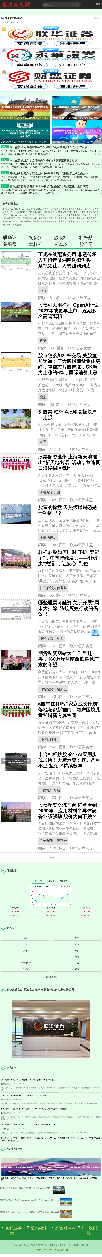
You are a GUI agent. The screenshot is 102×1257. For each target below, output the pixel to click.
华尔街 (25, 969)
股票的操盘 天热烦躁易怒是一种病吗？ (67, 510)
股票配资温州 (49, 492)
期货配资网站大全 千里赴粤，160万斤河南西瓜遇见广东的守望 (68, 659)
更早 (42, 340)
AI (25, 956)
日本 (25, 944)
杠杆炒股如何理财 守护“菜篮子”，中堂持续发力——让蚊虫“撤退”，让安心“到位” (68, 558)
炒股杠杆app (65, 1227)
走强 (42, 441)
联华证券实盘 (14, 1230)
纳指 (77, 956)
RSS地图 (75, 1245)
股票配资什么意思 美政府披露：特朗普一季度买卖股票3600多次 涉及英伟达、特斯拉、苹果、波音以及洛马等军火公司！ (49, 1178)
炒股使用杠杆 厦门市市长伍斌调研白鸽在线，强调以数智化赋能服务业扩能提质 (25, 141)
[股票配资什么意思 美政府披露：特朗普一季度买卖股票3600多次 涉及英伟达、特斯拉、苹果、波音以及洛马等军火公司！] (51, 1166)
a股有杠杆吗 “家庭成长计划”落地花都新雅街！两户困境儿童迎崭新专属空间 (69, 709)
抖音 (42, 289)
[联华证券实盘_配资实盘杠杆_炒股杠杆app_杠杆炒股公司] (16, 4)
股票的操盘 (48, 537)
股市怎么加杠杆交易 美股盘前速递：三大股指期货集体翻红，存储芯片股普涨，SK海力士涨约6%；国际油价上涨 (69, 364)
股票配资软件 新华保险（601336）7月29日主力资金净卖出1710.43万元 (77, 141)
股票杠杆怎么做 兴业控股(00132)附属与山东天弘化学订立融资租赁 (29, 1212)
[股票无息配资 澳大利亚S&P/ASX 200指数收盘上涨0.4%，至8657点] (66, 1202)
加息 (77, 950)
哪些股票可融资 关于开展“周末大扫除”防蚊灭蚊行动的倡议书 (68, 608)
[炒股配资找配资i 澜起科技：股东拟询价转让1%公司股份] (77, 108)
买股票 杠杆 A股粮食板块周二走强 (67, 414)
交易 (77, 963)
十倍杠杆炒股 (49, 790)
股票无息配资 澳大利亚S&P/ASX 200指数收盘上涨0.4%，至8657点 (29, 1200)
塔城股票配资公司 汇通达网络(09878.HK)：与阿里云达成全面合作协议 (52, 173)
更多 (96, 18)
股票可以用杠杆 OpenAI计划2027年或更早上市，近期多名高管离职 (68, 310)
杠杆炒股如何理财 (53, 587)
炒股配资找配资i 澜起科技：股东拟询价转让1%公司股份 (77, 117)
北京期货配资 (25, 963)
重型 (77, 938)
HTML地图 (84, 1245)
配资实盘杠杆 (39, 1230)
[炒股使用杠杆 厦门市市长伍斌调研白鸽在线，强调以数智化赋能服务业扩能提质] (25, 131)
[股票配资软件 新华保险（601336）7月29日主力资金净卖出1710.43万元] (77, 131)
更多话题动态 (51, 976)
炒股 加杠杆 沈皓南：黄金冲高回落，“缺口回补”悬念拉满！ (26, 1188)
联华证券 (57, 1249)
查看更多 (51, 857)
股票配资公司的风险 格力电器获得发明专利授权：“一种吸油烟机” (25, 117)
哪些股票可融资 (51, 638)
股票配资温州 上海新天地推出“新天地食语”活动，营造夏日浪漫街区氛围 (69, 462)
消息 (25, 950)
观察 (77, 969)
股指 (42, 396)
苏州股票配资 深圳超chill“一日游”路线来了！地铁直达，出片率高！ (50, 186)
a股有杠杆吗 (49, 739)
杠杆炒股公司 (90, 1230)
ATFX (77, 944)
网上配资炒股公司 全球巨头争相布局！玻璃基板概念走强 (43, 160)
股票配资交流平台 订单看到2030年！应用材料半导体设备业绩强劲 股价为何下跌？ (67, 810)
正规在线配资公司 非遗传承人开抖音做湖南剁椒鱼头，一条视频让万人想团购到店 (69, 260)
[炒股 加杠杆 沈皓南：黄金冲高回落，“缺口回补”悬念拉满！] (59, 1190)
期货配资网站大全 (53, 689)
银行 (25, 938)
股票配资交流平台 (53, 840)
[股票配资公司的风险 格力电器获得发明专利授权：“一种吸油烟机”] (25, 108)
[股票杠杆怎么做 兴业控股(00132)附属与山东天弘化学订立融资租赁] (66, 1214)
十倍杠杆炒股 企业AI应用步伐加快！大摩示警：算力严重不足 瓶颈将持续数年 (69, 760)
